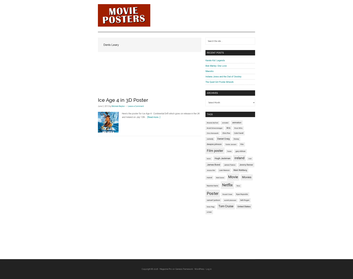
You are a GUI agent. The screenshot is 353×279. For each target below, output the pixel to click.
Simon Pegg (210, 207)
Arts (228, 128)
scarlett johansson (230, 200)
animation (236, 122)
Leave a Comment (136, 106)
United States (244, 206)
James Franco (229, 165)
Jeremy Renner (246, 165)
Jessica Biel (211, 170)
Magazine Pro (166, 269)
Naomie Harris (212, 186)
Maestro (209, 71)
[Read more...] (153, 117)
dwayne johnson (214, 144)
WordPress (199, 269)
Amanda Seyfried (212, 123)
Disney (236, 139)
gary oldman (240, 151)
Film (242, 144)
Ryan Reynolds (242, 194)
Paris (238, 186)
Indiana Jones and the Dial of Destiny (223, 76)
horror (209, 159)
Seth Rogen (244, 200)
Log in (209, 269)
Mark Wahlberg (240, 170)
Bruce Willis (238, 128)
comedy (210, 139)
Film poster (215, 151)
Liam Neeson (224, 170)
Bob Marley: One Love (216, 66)
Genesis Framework (184, 269)
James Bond (213, 164)
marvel (209, 178)
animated (225, 123)
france (229, 151)
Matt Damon (220, 178)
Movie (233, 177)
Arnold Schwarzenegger (215, 128)
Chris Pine (226, 133)
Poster (213, 193)
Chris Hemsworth (212, 133)
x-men (209, 212)
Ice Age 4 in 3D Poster (123, 100)
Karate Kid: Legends (215, 60)
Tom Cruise (225, 206)
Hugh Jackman (222, 158)
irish (250, 159)
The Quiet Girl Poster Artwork (219, 82)
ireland (239, 158)
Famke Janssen (231, 144)
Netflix (227, 185)
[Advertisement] (149, 78)
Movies (246, 177)
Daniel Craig (223, 138)
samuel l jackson (213, 200)
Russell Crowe (227, 194)
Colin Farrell (238, 133)
